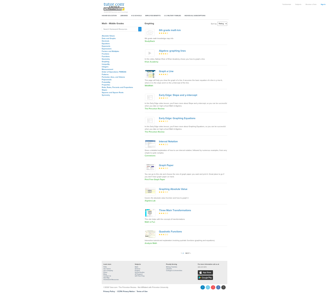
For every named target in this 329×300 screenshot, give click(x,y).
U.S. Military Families (172, 15)
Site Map (106, 278)
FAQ (105, 267)
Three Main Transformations (175, 210)
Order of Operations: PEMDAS (114, 72)
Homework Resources (111, 279)
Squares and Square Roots (113, 92)
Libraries (124, 15)
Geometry (106, 59)
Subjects (298, 4)
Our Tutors (107, 269)
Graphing (105, 62)
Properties (106, 85)
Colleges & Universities (174, 270)
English (137, 270)
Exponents (106, 46)
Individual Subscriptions (195, 15)
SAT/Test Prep (140, 276)
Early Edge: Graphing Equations (177, 118)
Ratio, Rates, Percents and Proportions (117, 87)
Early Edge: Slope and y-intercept (178, 95)
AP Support (139, 274)
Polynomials (107, 80)
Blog (105, 274)
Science (137, 269)
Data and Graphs (109, 38)
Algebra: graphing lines (172, 50)
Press (105, 272)
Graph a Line (166, 71)
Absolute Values (108, 36)
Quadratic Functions (170, 231)
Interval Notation (168, 141)
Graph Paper (166, 165)
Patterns (105, 74)
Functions (106, 56)
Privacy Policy (109, 291)
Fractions (105, 54)
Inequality (106, 64)
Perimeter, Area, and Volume (113, 77)
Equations (106, 43)
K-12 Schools (136, 15)
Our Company (108, 270)
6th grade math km (170, 30)
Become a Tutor (311, 4)
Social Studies (140, 272)
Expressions (107, 49)
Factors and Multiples (110, 51)
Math (136, 267)
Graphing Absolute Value (173, 189)
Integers (105, 67)
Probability (106, 82)
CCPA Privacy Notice (126, 291)
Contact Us (107, 276)
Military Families (171, 267)
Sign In (323, 4)
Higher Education (109, 15)
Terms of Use (142, 291)
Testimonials (286, 4)
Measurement (107, 69)
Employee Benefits (153, 15)
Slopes (104, 90)
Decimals (105, 41)
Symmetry (106, 95)
